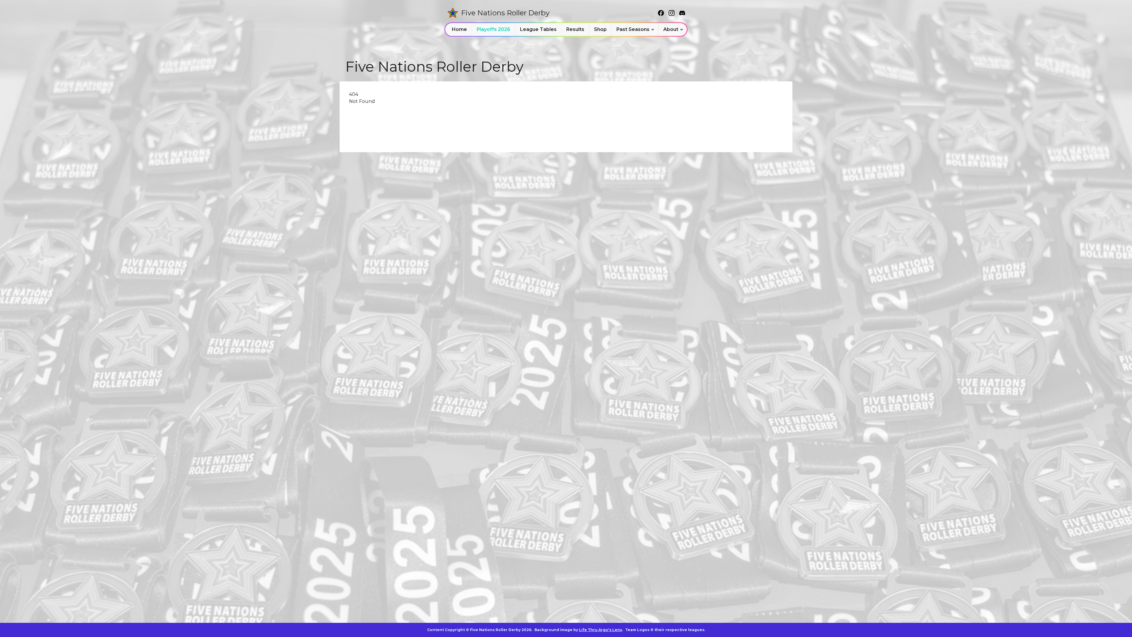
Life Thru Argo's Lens (600, 630)
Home (459, 29)
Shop (600, 29)
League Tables (538, 29)
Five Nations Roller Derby (505, 13)
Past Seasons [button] (632, 29)
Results (575, 29)
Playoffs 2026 (493, 29)
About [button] (670, 29)
